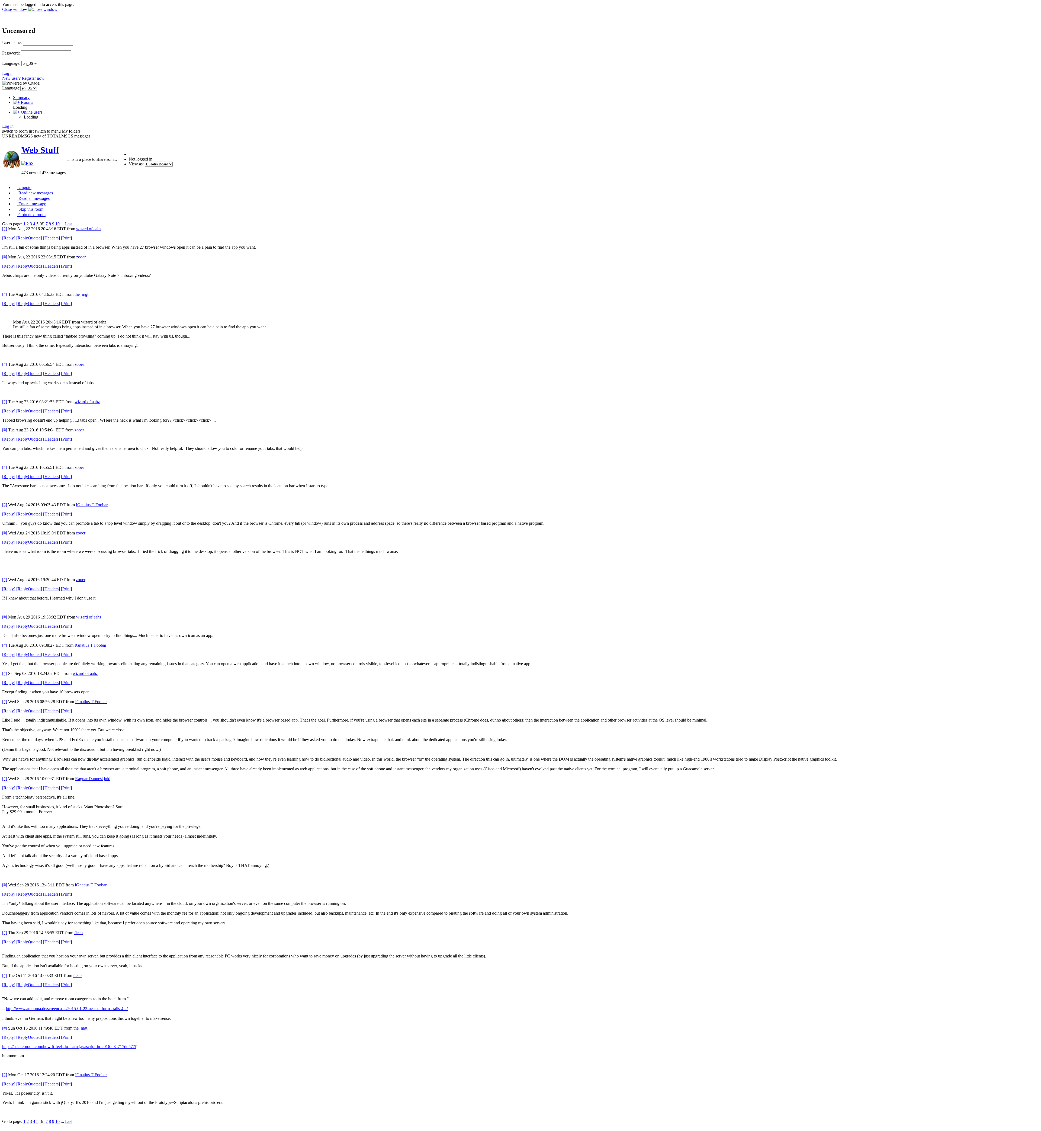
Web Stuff (40, 150)
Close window (15, 9)
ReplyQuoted (29, 238)
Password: (11, 53)
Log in (8, 73)
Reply (8, 238)
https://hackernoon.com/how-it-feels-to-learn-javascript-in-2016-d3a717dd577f (69, 1046)
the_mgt (81, 294)
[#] (4, 228)
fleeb (78, 932)
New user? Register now (23, 78)
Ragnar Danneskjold (92, 778)
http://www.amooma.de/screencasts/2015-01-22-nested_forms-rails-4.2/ (67, 1008)
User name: (12, 42)
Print (66, 238)
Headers (51, 238)
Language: (11, 63)
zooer (81, 257)
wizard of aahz (88, 228)
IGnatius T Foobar (92, 504)
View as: (136, 164)
